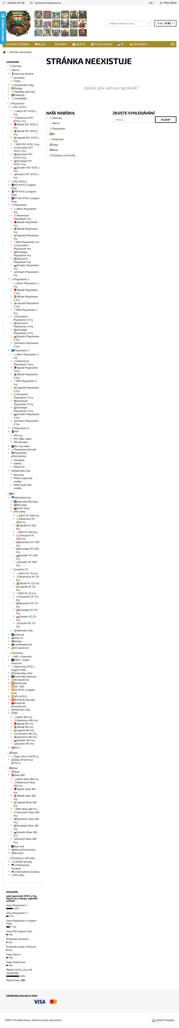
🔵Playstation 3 (20, 350)
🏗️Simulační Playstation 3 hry (23, 396)
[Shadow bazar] (46, 23)
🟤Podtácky (17, 95)
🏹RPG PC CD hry (26, 593)
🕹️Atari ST (17, 637)
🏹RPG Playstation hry (26, 242)
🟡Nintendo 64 (20, 679)
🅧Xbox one (17, 846)
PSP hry (18, 435)
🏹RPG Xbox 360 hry (25, 809)
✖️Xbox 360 (18, 775)
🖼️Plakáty (16, 88)
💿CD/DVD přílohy (21, 861)
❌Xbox (15, 771)
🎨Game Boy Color (22, 673)
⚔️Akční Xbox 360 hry (26, 779)
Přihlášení (170, 2)
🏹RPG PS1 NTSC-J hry (26, 144)
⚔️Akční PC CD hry (27, 573)
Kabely (18, 463)
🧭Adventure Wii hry (26, 720)
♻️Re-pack (17, 853)
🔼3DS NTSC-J (19, 696)
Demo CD (19, 466)
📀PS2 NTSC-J (19, 181)
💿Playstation (101, 44)
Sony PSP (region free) (19, 931)
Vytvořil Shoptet (165, 1020)
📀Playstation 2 (20, 279)
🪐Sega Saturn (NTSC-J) (24, 756)
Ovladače (19, 460)
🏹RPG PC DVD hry (27, 532)
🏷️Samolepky (19, 98)
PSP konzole (20, 442)
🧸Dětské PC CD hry (27, 583)
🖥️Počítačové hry (21, 497)
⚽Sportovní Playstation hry (22, 260)
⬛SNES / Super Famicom (20, 661)
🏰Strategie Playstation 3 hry (23, 409)
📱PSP (14, 431)
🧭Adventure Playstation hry (22, 217)
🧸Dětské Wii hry (23, 727)
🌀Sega (53, 144)
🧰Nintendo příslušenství (18, 704)
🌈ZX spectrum (20, 647)
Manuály (19, 474)
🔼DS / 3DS (17, 686)
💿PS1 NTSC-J (19, 107)
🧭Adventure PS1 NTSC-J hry (24, 119)
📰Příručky (17, 875)
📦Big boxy (20, 504)
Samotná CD (21, 569)
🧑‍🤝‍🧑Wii (14, 713)
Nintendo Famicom (17, 939)
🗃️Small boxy (21, 508)
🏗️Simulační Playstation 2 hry (23, 318)
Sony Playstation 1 (16, 905)
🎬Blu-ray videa (20, 446)
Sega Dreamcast (15, 962)
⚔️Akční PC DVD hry (27, 515)
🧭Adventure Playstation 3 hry (23, 362)
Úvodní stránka (17, 44)
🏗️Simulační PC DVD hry (25, 537)
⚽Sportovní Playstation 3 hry (23, 402)
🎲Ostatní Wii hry (24, 743)
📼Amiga (16, 641)
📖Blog (40, 44)
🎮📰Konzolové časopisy (25, 871)
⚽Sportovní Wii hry (25, 737)
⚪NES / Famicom (21, 656)
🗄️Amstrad (17, 634)
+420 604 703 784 (15, 2)
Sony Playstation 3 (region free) (21, 922)
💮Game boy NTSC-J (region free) (22, 668)
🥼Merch (78, 44)
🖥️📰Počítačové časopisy (20, 866)
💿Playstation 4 (20, 428)
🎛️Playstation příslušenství (19, 454)
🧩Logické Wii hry (24, 730)
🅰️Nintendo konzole (23, 699)
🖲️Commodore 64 (21, 644)
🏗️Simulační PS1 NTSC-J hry (23, 149)
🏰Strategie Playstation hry (22, 253)
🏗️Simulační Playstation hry (22, 247)
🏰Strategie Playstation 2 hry (23, 331)
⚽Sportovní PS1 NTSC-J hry (23, 156)
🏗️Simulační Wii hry (25, 733)
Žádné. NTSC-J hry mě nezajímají (19, 971)
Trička (17, 81)
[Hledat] (149, 23)
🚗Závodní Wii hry (24, 740)
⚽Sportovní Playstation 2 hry (23, 324)
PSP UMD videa (22, 438)
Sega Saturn (13, 954)
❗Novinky (59, 44)
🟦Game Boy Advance (24, 676)
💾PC (120, 44)
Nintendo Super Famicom (21, 946)
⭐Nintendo (138, 44)
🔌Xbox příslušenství (23, 849)
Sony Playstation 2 (16, 913)
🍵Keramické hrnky (22, 85)
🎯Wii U (15, 747)
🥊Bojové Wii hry (23, 723)
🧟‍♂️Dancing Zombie (22, 73)
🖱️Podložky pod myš (23, 91)
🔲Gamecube (19, 683)
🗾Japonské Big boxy (26, 501)
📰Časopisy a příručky (62, 155)
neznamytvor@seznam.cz (47, 2)
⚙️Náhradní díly (20, 470)
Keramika (19, 77)
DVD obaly (20, 511)
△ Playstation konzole (23, 449)
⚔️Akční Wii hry (23, 717)
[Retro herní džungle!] (4, 52)
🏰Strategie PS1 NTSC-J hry (23, 162)
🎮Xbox (53, 150)
